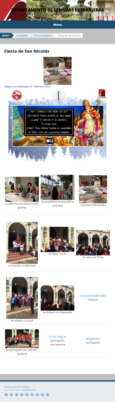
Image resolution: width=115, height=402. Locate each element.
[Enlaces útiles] (42, 394)
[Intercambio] (37, 394)
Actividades (22, 35)
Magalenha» (93, 338)
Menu (57, 25)
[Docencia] (17, 394)
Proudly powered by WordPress (17, 387)
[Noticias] (48, 394)
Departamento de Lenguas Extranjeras (57, 10)
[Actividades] (32, 394)
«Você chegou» (57, 336)
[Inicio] (6, 394)
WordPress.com (29, 390)
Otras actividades (43, 35)
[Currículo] (22, 394)
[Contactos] (11, 394)
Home (5, 35)
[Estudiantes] (27, 394)
